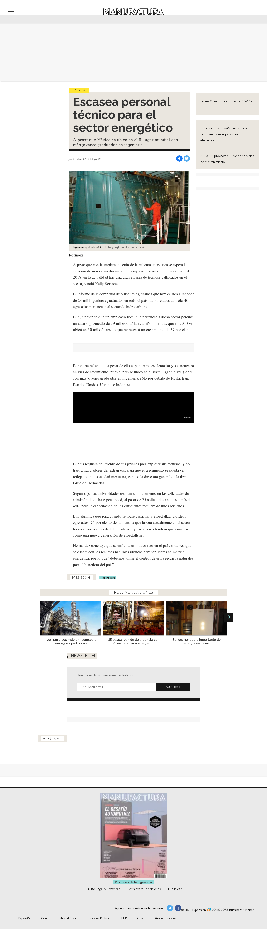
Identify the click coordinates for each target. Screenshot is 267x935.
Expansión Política (98, 918)
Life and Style (67, 918)
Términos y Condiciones (144, 889)
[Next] (228, 617)
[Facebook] (179, 158)
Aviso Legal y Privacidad (104, 889)
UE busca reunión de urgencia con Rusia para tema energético (133, 641)
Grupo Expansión (165, 918)
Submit (173, 687)
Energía (79, 90)
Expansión (24, 918)
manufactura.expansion (178, 908)
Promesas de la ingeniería (133, 882)
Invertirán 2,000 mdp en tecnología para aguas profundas (70, 641)
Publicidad (175, 889)
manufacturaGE (170, 908)
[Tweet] (187, 158)
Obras (141, 918)
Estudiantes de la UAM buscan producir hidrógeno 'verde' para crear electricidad (227, 134)
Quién (44, 918)
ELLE (123, 918)
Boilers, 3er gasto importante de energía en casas (197, 641)
